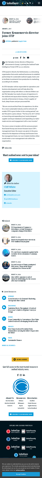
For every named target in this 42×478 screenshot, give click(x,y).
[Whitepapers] (5, 307)
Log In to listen (21, 52)
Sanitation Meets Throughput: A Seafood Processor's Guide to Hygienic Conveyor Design (22, 310)
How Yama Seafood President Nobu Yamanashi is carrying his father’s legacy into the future (23, 331)
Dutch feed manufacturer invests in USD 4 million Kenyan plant (23, 241)
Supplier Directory (32, 406)
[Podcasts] (5, 328)
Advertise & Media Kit (10, 403)
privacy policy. (20, 470)
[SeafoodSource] (10, 3)
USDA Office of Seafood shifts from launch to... (15, 21)
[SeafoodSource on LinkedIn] (24, 375)
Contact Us (9, 406)
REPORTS (10, 317)
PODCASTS (11, 326)
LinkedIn (9, 203)
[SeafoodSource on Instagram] (21, 375)
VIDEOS (10, 338)
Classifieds (32, 401)
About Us (10, 398)
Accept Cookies (21, 474)
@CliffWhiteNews (12, 199)
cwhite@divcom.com (13, 195)
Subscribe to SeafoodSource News (22, 160)
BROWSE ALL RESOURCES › (9, 345)
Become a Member (22, 359)
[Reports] (5, 319)
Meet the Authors (10, 401)
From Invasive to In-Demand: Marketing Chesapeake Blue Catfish (21, 300)
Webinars (21, 401)
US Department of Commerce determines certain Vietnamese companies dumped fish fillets (21, 229)
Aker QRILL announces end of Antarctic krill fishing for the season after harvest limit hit (23, 279)
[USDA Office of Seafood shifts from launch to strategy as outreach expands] (5, 21)
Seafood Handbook (32, 408)
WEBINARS (11, 296)
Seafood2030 (21, 408)
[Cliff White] (4, 41)
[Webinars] (5, 298)
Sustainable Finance (15, 340)
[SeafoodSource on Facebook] (18, 375)
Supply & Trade (23, 41)
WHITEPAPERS (12, 306)
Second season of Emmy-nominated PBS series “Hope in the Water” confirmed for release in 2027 (23, 266)
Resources (21, 398)
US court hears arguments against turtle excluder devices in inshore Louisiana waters (24, 254)
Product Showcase (32, 403)
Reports (21, 406)
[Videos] (5, 339)
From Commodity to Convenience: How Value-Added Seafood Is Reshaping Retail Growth (23, 320)
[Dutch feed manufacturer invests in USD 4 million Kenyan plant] (6, 240)
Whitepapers (21, 403)
